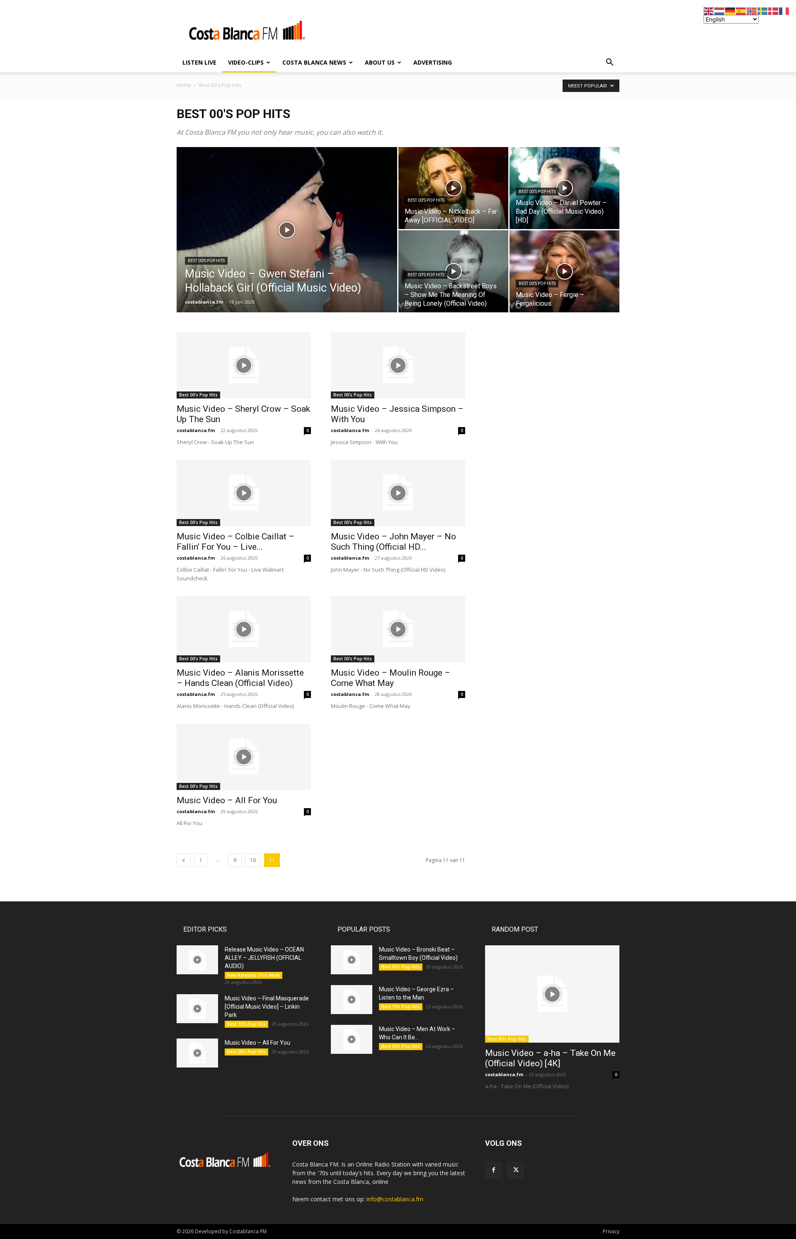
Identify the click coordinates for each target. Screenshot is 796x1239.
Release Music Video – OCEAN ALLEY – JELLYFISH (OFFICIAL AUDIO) (264, 957)
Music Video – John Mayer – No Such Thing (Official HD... (393, 541)
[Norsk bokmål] (752, 10)
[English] (709, 10)
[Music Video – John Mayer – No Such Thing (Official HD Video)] (398, 493)
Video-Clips (246, 62)
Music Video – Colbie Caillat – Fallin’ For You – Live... (235, 541)
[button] (609, 63)
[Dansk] (773, 10)
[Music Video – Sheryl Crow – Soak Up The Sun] (244, 365)
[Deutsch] (730, 10)
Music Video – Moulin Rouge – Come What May (390, 678)
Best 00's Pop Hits (220, 85)
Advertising (432, 62)
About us (380, 62)
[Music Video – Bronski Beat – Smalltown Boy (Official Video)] (351, 959)
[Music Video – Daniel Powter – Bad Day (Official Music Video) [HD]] (564, 188)
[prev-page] (184, 860)
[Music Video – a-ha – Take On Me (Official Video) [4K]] (552, 994)
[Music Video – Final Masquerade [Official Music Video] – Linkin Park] (197, 1008)
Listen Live (199, 62)
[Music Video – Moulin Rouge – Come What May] (398, 629)
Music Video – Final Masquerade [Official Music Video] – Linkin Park (267, 1006)
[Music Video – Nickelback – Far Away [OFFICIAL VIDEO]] (453, 188)
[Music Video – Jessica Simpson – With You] (398, 365)
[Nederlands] (719, 10)
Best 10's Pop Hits (246, 1024)
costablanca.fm (204, 302)
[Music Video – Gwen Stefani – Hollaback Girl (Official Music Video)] (287, 242)
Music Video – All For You (227, 800)
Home (184, 85)
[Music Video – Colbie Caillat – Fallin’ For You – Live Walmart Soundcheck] (244, 493)
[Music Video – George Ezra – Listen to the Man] (351, 999)
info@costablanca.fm (394, 1199)
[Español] (741, 10)
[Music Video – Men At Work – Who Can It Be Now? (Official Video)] (351, 1039)
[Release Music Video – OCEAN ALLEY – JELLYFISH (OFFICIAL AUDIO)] (197, 959)
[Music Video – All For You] (244, 757)
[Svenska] (762, 10)
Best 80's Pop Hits (400, 967)
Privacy (611, 1231)
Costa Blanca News (314, 62)
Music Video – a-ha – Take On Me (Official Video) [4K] (550, 1058)
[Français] (784, 10)
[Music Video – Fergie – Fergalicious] (564, 271)
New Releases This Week (253, 975)
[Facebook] (493, 1170)
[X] (515, 1170)
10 (253, 860)
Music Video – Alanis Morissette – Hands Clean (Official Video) (240, 678)
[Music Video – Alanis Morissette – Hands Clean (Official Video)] (244, 629)
